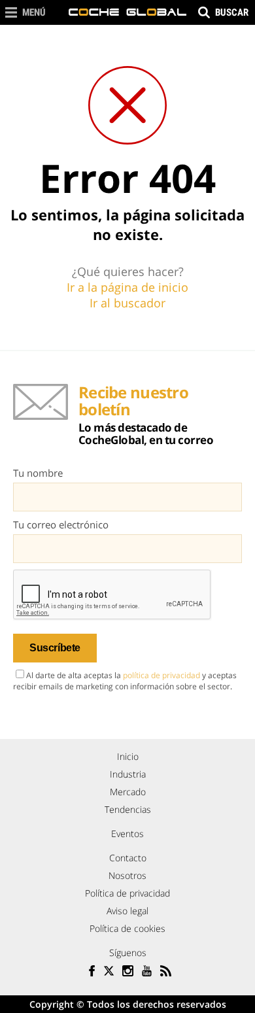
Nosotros (127, 875)
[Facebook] (90, 972)
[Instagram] (128, 972)
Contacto (127, 857)
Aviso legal (127, 910)
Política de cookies (127, 928)
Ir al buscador (127, 303)
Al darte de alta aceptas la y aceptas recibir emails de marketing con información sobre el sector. (125, 681)
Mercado (128, 791)
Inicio (128, 756)
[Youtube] (147, 972)
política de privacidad (161, 675)
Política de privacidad (127, 893)
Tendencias (128, 809)
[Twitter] (109, 972)
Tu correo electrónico (61, 524)
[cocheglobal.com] (127, 12)
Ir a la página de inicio (127, 287)
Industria (128, 774)
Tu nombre (38, 472)
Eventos (127, 833)
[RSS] (166, 972)
